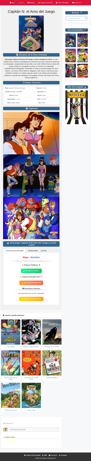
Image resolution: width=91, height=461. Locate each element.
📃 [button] (32, 250)
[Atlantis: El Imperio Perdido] (70, 40)
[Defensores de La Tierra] (70, 70)
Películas (32, 2)
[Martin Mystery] (82, 55)
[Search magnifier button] (85, 18)
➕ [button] (43, 250)
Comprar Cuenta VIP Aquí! (32, 299)
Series (22, 2)
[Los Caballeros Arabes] (82, 70)
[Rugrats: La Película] (70, 55)
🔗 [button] (14, 250)
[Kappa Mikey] (82, 40)
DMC (45, 455)
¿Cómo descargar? (63, 2)
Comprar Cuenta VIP (46, 2)
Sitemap (64, 455)
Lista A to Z (77, 2)
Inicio (13, 2)
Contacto (54, 455)
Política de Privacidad (33, 455)
